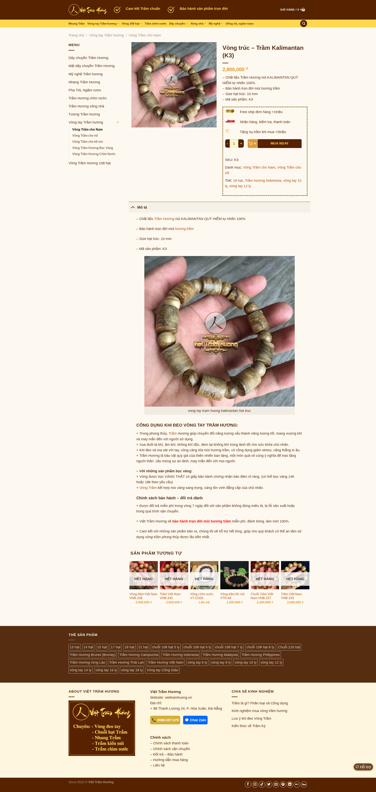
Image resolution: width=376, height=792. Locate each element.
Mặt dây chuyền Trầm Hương (92, 66)
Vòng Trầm (148, 488)
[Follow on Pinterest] (283, 784)
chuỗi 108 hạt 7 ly (229, 647)
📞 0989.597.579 (165, 720)
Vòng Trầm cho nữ (85, 135)
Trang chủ (76, 35)
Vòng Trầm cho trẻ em (87, 141)
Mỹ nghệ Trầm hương (86, 74)
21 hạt (143, 647)
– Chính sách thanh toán (169, 743)
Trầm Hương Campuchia (138, 655)
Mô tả (142, 207)
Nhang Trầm (77, 23)
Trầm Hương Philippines (261, 655)
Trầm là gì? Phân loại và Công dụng (260, 703)
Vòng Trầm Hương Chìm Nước (94, 154)
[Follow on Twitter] (269, 784)
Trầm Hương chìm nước (88, 98)
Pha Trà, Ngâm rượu (85, 90)
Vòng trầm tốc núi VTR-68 (232, 596)
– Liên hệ (157, 765)
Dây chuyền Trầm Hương (88, 58)
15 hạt (102, 647)
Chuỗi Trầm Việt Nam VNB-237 (262, 596)
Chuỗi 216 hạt (289, 647)
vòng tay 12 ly (240, 186)
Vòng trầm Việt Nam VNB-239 (143, 596)
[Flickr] (297, 784)
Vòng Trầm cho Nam (145, 35)
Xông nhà (197, 23)
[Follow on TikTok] (262, 784)
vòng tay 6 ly (197, 662)
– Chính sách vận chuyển (170, 749)
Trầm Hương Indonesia (263, 181)
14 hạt (88, 647)
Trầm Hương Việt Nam (165, 662)
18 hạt (238, 181)
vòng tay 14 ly (80, 670)
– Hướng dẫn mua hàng (169, 760)
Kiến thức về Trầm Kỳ (249, 726)
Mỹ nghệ (214, 23)
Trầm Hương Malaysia (220, 655)
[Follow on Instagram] (255, 784)
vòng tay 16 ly (106, 670)
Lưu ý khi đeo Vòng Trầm (251, 718)
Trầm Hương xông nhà (86, 106)
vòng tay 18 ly (132, 670)
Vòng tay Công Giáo (162, 670)
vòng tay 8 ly (221, 662)
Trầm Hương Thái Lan (126, 662)
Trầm (173, 433)
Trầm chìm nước (155, 23)
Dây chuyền (177, 23)
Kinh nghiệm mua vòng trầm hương (259, 711)
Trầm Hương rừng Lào (87, 662)
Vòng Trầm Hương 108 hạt (90, 163)
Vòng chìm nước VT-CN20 (201, 596)
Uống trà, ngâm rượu (240, 23)
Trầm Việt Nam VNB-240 (170, 596)
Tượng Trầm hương (84, 114)
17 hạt (116, 647)
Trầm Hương (164, 219)
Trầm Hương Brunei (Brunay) (93, 655)
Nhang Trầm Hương (84, 82)
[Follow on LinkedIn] (290, 784)
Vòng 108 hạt (130, 23)
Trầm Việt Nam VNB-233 (291, 596)
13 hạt (75, 647)
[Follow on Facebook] (248, 784)
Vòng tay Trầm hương (102, 23)
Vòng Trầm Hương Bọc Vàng (92, 148)
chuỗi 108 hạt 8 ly (260, 647)
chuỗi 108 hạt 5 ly (166, 647)
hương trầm (184, 229)
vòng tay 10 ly (246, 662)
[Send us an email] (276, 784)
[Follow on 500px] (304, 784)
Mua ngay (280, 143)
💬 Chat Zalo (195, 720)
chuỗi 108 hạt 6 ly (197, 647)
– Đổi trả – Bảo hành (166, 754)
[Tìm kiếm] (303, 23)
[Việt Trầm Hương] (88, 10)
